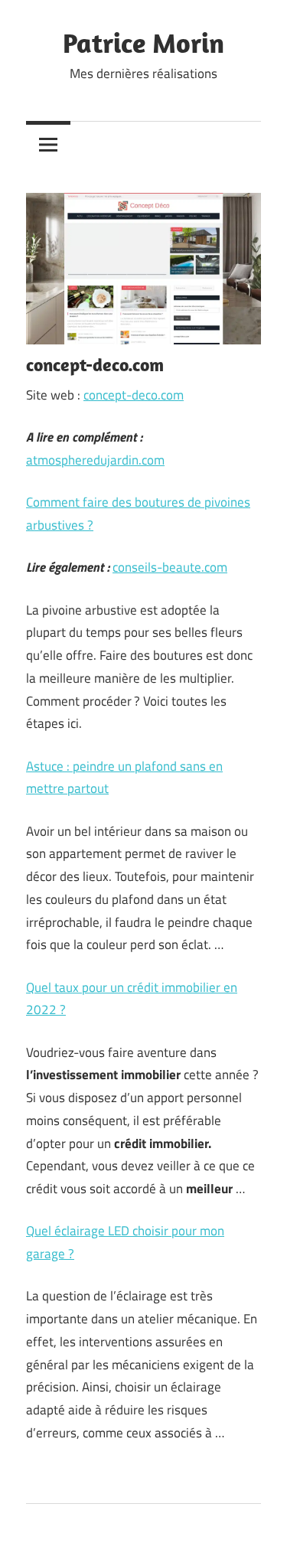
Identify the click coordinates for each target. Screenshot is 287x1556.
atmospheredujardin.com (95, 460)
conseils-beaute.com (170, 567)
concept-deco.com (133, 395)
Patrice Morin (143, 42)
